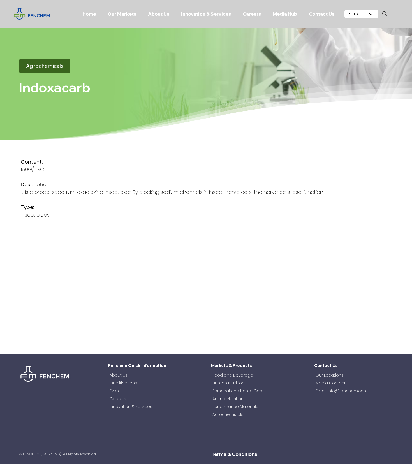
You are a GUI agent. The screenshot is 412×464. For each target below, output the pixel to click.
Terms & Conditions (234, 454)
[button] (120, 14)
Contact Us (326, 365)
